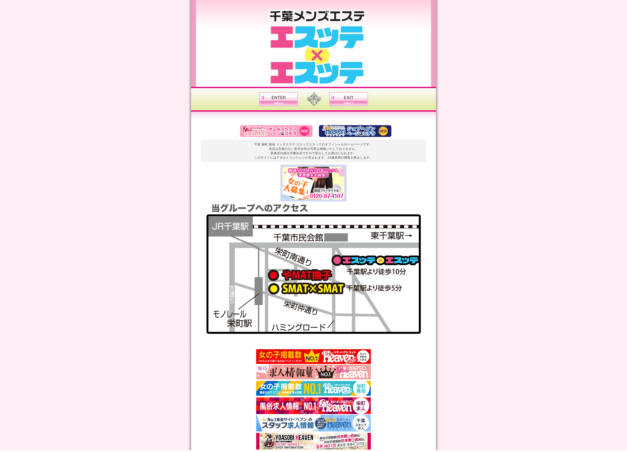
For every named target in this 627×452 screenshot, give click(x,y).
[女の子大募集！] (313, 200)
